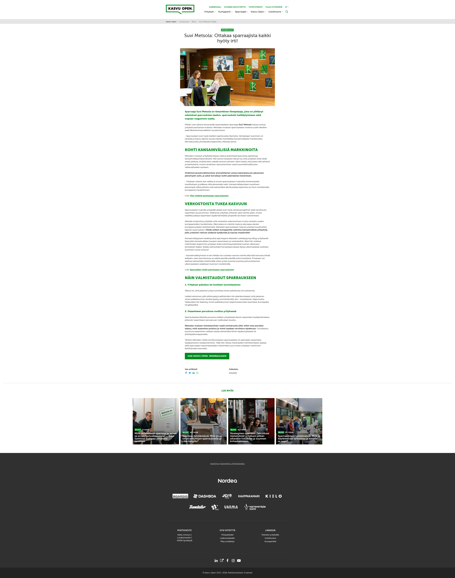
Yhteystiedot (227, 535)
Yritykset (209, 11)
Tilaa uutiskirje (227, 541)
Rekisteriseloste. (236, 573)
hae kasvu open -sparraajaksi (207, 356)
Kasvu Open (257, 11)
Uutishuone (274, 11)
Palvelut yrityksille (270, 535)
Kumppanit (224, 11)
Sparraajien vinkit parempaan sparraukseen (212, 270)
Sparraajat (240, 11)
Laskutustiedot (227, 538)
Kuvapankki (270, 541)
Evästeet (248, 573)
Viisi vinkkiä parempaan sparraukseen (209, 196)
